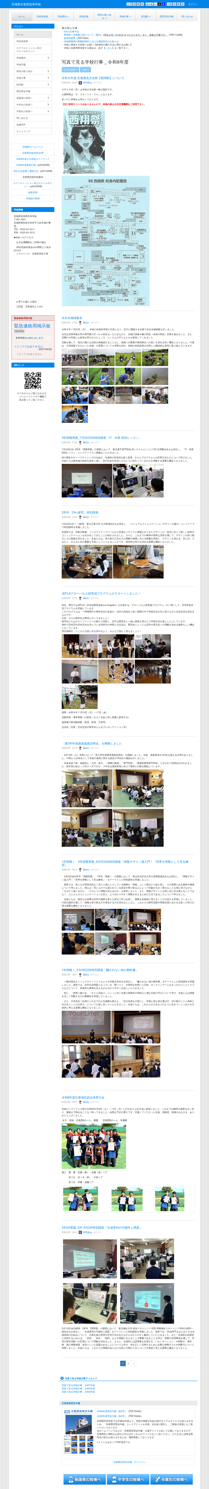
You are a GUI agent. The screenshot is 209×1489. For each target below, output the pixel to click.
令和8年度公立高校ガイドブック (32, 158)
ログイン (193, 4)
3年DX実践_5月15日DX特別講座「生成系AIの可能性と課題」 (102, 1227)
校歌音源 (32, 192)
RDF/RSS (19, 331)
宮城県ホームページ (33, 146)
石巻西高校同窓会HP (33, 152)
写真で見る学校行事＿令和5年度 (78, 1391)
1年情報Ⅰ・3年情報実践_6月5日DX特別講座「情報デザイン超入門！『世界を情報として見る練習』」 (125, 863)
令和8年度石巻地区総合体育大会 (83, 1097)
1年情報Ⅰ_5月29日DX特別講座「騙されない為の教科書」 (100, 970)
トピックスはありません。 (29, 346)
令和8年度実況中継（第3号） (112, 1411)
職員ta (85, 322)
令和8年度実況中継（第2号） (112, 1416)
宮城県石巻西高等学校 (26, 4)
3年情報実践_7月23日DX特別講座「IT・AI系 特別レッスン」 (102, 437)
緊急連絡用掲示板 (32, 325)
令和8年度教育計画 (26, 164)
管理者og (87, 82)
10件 (85, 69)
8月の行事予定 (71, 31)
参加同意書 (69, 38)
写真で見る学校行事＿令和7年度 (78, 1385)
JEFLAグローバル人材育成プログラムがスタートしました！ (101, 593)
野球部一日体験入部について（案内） (83, 34)
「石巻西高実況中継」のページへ (128, 1462)
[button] (125, 16)
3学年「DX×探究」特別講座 (80, 512)
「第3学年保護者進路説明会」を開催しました (92, 743)
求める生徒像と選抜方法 (26, 171)
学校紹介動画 (33, 198)
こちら (108, 47)
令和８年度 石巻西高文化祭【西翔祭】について (93, 78)
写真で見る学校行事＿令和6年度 (78, 1388)
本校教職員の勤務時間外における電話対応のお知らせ (91, 41)
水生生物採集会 (72, 318)
